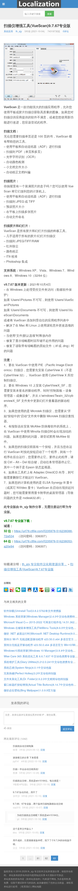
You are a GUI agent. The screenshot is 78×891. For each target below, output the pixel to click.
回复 (43, 749)
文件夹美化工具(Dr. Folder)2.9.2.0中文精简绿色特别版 (36, 679)
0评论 (66, 31)
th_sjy (19, 31)
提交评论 (67, 728)
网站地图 (36, 886)
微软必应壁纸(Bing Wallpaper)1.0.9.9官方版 (30, 690)
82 (46, 858)
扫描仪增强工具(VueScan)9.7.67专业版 (37, 25)
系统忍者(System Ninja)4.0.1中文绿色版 (27, 667)
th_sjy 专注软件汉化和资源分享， (39, 4)
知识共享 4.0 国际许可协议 (49, 875)
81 (38, 858)
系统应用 (8, 31)
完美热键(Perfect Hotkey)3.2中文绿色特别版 (30, 673)
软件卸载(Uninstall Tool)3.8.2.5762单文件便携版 (32, 611)
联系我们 (25, 886)
